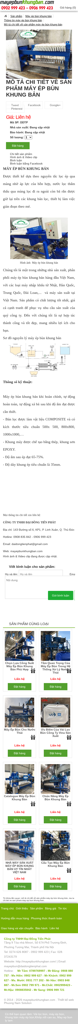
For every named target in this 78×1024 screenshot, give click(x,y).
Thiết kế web (66, 999)
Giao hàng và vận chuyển (17, 928)
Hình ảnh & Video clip (23, 157)
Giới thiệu (22, 908)
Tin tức (62, 908)
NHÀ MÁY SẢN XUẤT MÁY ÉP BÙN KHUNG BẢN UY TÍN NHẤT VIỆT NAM (19, 867)
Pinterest (16, 108)
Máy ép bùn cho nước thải (19, 731)
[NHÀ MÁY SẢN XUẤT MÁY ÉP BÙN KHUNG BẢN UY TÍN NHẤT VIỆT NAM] (19, 846)
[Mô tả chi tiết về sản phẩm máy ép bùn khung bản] (39, 54)
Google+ (55, 105)
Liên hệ (54, 928)
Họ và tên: (12, 574)
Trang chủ (7, 908)
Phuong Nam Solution (18, 1003)
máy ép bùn (56, 1014)
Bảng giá (50, 908)
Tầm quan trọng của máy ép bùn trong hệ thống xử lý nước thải (55, 667)
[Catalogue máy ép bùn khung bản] (19, 779)
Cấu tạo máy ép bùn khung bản (55, 864)
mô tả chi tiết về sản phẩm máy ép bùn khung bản (44, 898)
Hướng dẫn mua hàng (15, 918)
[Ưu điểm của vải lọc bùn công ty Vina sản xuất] (55, 713)
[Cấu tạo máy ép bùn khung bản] (55, 846)
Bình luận (16, 160)
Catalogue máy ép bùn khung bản (19, 798)
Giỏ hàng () (68, 7)
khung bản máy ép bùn (19, 1017)
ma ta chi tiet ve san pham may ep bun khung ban (38, 899)
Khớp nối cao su (45, 1017)
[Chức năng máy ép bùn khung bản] (55, 779)
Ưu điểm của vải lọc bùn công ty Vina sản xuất (55, 733)
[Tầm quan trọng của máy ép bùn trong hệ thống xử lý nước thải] (55, 646)
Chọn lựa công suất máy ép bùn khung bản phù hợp (19, 666)
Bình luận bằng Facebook (26, 163)
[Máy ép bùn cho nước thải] (19, 713)
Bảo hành (41, 928)
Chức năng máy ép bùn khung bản (55, 798)
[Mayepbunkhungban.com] (5, 16)
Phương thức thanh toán (46, 918)
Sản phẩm (36, 908)
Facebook (34, 105)
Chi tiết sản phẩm (21, 154)
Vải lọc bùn (40, 1014)
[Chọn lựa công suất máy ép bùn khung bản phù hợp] (19, 646)
